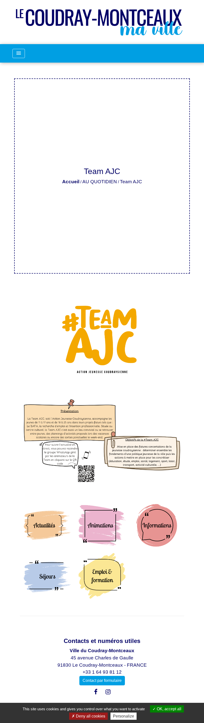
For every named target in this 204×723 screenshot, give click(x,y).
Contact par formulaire (102, 680)
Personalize (123, 716)
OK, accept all (168, 709)
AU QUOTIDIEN (99, 181)
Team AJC (131, 181)
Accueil (70, 181)
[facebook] (96, 692)
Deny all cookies (90, 716)
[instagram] (108, 692)
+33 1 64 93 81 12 (102, 672)
